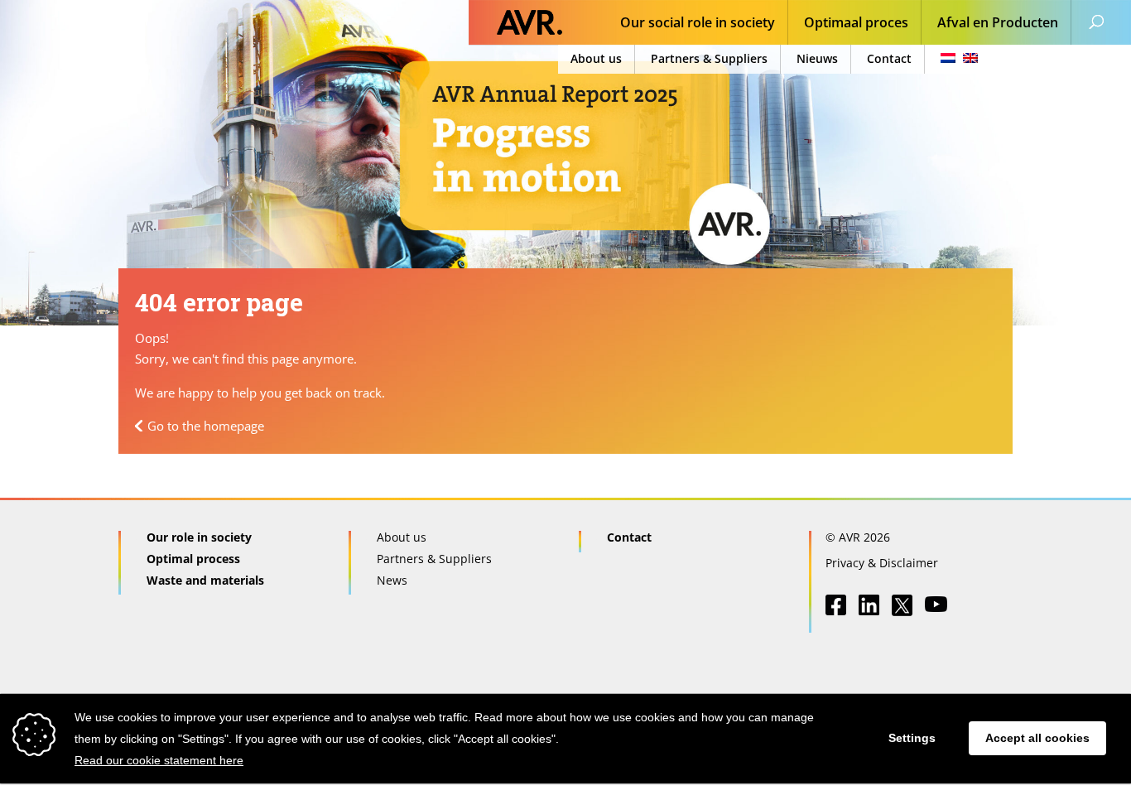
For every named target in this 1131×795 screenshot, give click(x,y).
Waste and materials (205, 580)
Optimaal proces (856, 24)
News (392, 580)
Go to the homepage (205, 425)
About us (596, 58)
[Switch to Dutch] (954, 59)
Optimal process (193, 558)
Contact (889, 58)
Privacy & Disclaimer (881, 563)
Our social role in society (697, 24)
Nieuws (817, 58)
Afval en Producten (997, 24)
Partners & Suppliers (709, 58)
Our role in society (199, 537)
